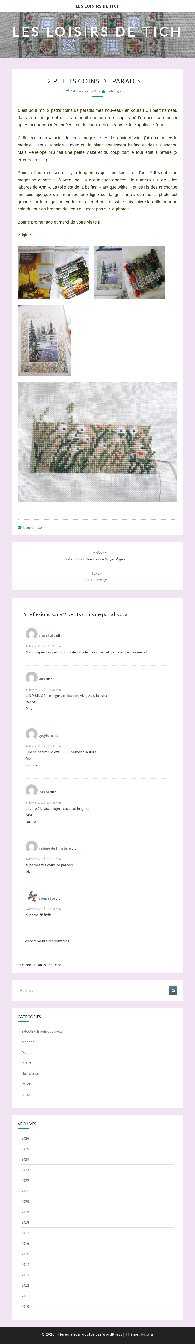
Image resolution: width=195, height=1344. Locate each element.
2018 (25, 1222)
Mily (41, 679)
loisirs (26, 1063)
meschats (46, 635)
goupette (46, 898)
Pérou (26, 1083)
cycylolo (45, 735)
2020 (25, 1201)
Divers (26, 1052)
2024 (25, 1159)
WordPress (112, 1334)
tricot (26, 1094)
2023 (25, 1169)
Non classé (32, 527)
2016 (25, 1243)
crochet (27, 1041)
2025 (25, 1148)
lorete (43, 791)
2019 (25, 1211)
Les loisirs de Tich (97, 6)
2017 (25, 1232)
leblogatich (118, 91)
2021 (25, 1190)
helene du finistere (54, 848)
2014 (25, 1264)
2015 (25, 1253)
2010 (25, 1306)
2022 (25, 1180)
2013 (25, 1274)
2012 (25, 1285)
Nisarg (147, 1334)
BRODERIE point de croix (41, 1031)
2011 (25, 1296)
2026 (25, 1138)
